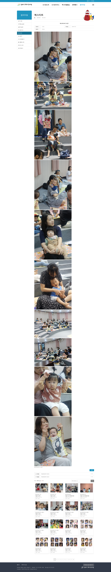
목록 (92, 470)
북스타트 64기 (68, 530)
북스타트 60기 (68, 548)
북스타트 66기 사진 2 (45, 476)
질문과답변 (20, 27)
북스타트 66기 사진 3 (54, 512)
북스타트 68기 (68, 494)
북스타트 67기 (83, 494)
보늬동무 (20, 36)
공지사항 (20, 21)
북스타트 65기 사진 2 (39, 530)
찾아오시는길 (24, 564)
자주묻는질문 (21, 24)
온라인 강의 (20, 45)
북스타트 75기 (38, 494)
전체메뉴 (92, 4)
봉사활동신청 (21, 42)
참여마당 (82, 4)
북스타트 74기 (53, 494)
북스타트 (20, 33)
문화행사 (74, 4)
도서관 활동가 (21, 39)
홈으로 (88, 0)
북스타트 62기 (38, 548)
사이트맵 (92, 0)
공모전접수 (20, 48)
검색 (92, 480)
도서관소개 (46, 4)
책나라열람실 (66, 4)
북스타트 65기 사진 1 (54, 530)
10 (73, 559)
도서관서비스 (55, 4)
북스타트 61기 (53, 548)
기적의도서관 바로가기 (88, 564)
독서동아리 (20, 30)
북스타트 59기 (83, 548)
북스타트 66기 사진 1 (84, 512)
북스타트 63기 (83, 530)
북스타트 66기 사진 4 (45, 473)
